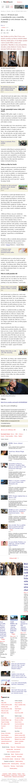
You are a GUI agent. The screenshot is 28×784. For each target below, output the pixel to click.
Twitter (9, 773)
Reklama (14, 773)
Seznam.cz (19, 2)
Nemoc (12, 434)
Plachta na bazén (19, 754)
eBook (4, 30)
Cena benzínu (17, 749)
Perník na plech (18, 728)
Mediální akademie (6, 775)
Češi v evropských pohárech (13, 751)
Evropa (2, 254)
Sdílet (9, 30)
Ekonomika (11, 470)
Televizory (13, 766)
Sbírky (15, 436)
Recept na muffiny (19, 720)
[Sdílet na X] (26, 430)
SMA (16, 434)
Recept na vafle (18, 726)
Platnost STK (18, 743)
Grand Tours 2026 (19, 712)
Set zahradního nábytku (7, 759)
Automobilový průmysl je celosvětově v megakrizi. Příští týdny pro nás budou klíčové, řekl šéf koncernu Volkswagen (17, 466)
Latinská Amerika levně (6, 741)
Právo (2, 25)
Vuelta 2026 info (18, 702)
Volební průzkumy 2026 (6, 704)
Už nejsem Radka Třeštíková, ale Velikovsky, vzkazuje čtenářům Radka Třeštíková (17, 543)
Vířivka (22, 759)
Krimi (10, 531)
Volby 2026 (3, 702)
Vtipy (10, 445)
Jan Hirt (16, 706)
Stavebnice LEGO (6, 763)
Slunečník (13, 756)
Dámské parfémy (15, 763)
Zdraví (2, 91)
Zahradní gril (17, 759)
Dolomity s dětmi (5, 743)
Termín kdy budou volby (6, 708)
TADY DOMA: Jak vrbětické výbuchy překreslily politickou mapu (13, 627)
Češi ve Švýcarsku (5, 739)
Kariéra (19, 773)
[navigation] (2, 2)
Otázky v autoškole (19, 741)
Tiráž (23, 773)
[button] (14, 59)
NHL (2, 728)
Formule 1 (3, 726)
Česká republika (9, 436)
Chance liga (4, 718)
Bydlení (20, 436)
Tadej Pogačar (18, 708)
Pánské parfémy (13, 768)
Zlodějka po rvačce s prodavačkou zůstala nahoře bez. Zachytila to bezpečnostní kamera (17, 511)
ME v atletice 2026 (5, 724)
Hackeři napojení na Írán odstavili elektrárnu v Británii (24, 626)
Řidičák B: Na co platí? (20, 739)
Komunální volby (5, 712)
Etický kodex (14, 775)
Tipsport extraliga (5, 722)
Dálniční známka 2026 (20, 735)
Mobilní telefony (19, 761)
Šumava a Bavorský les (6, 737)
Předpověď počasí (20, 747)
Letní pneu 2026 (18, 733)
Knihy (10, 547)
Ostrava (21, 434)
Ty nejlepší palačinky (19, 718)
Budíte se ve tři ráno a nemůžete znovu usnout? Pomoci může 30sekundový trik (17, 482)
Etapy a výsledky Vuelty (20, 704)
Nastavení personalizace (18, 776)
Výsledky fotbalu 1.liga (6, 720)
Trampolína (7, 756)
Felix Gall (17, 710)
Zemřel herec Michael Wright (16, 451)
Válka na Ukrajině (12, 499)
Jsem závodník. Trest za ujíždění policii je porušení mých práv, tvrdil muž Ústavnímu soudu (17, 526)
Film (9, 453)
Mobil (2, 290)
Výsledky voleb (4, 706)
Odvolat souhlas (7, 776)
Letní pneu (22, 763)
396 (14, 30)
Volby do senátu (4, 710)
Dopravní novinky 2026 (20, 737)
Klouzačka (19, 756)
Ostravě (8, 245)
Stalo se (2, 354)
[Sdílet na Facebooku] (24, 430)
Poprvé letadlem (5, 735)
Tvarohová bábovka (19, 724)
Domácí (2, 145)
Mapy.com (13, 747)
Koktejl (10, 514)
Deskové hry (6, 766)
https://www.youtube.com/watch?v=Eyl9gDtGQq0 (14, 402)
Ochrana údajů (21, 775)
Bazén (12, 754)
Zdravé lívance (18, 722)
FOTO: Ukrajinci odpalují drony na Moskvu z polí (18, 496)
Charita (2, 436)
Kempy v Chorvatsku (6, 733)
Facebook (5, 773)
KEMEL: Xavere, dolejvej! (16, 443)
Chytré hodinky (19, 766)
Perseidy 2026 (9, 749)
